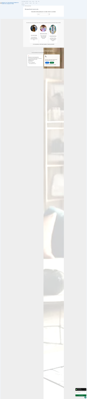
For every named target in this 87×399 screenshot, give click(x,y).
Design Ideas (23, 4)
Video (38, 1)
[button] (34, 1)
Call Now (47, 62)
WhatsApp (52, 62)
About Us (30, 1)
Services (33, 1)
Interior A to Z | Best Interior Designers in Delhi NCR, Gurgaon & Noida (10, 3)
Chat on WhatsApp (81, 395)
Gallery (36, 1)
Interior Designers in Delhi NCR (25, 1)
